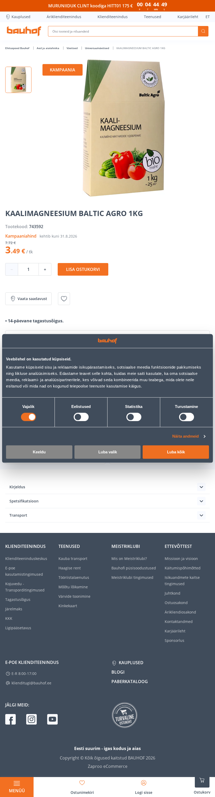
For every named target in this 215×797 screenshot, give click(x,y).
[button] (18, 80)
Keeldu (39, 452)
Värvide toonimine (74, 596)
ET (208, 16)
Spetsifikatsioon (24, 501)
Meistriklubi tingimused (132, 577)
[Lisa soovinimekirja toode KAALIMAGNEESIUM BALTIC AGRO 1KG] (64, 298)
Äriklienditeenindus (64, 16)
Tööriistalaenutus (73, 577)
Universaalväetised (97, 48)
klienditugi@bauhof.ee (31, 682)
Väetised (72, 48)
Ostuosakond (176, 602)
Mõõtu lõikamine (73, 586)
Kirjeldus (17, 486)
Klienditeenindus (113, 16)
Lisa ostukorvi (83, 269)
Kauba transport (72, 558)
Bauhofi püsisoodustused (133, 567)
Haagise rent (69, 567)
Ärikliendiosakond (180, 612)
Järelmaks (13, 608)
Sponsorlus (174, 640)
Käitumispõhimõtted (183, 567)
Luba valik (107, 452)
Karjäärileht (188, 16)
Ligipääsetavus (18, 627)
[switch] (81, 417)
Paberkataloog (129, 681)
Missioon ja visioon (181, 558)
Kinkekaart (67, 605)
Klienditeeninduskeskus (26, 558)
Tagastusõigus (17, 599)
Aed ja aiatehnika (48, 48)
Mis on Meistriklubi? (129, 558)
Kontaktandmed (179, 621)
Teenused (152, 16)
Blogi (118, 672)
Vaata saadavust (32, 298)
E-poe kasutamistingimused (24, 571)
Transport (18, 515)
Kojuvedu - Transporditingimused (25, 586)
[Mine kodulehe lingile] (24, 31)
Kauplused (21, 16)
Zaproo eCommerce (107, 766)
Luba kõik (176, 452)
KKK (8, 618)
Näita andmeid (185, 436)
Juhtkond (172, 593)
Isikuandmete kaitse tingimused (182, 580)
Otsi (203, 31)
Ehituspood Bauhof (17, 48)
